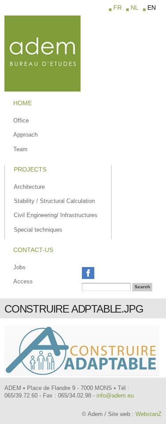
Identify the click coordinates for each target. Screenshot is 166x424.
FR (117, 7)
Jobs (19, 267)
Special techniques (38, 229)
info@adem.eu (115, 395)
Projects (30, 169)
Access (23, 281)
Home (22, 103)
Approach (25, 134)
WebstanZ (148, 414)
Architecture (29, 186)
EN (151, 7)
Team (20, 149)
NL (135, 7)
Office (21, 120)
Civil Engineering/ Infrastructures (55, 215)
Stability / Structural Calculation (54, 201)
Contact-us (33, 249)
